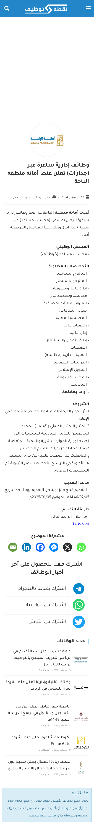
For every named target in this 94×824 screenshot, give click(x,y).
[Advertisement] (47, 66)
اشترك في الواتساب (44, 605)
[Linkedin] (26, 547)
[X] (67, 547)
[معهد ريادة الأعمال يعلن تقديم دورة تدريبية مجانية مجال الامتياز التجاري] (81, 767)
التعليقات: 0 (44, 671)
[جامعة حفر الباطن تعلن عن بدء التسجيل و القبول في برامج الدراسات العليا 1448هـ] (81, 715)
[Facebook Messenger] (53, 547)
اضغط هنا (80, 524)
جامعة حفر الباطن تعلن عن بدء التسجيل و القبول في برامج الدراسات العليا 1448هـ (37, 713)
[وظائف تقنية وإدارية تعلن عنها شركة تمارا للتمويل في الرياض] (81, 688)
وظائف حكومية (18, 197)
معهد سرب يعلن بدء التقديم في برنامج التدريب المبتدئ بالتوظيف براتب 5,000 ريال (41, 658)
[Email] (12, 547)
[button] (88, 8)
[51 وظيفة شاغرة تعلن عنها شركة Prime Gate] (81, 743)
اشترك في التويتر (48, 622)
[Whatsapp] (81, 547)
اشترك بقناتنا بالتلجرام (42, 589)
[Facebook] (40, 547)
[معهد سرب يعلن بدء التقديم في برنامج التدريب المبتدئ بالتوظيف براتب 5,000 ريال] (81, 660)
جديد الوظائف (41, 197)
